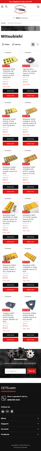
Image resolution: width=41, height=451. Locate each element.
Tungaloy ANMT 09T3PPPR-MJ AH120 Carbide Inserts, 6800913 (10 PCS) (10, 317)
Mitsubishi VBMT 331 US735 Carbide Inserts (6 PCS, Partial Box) (30, 218)
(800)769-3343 (13, 400)
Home (3, 23)
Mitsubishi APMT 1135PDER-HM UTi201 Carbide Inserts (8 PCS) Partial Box (9, 73)
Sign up (31, 371)
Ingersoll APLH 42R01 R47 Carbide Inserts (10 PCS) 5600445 (30, 72)
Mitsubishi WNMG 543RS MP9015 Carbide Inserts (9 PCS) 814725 (29, 316)
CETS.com (6, 79)
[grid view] (33, 44)
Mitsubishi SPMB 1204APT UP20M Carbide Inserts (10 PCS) (10, 170)
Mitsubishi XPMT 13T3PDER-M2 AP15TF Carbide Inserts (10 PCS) (29, 170)
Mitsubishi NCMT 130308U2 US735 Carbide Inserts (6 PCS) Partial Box (29, 122)
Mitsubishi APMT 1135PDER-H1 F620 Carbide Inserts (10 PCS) (30, 268)
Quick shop (10, 91)
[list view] (37, 44)
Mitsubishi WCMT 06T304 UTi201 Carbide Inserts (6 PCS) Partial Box (9, 122)
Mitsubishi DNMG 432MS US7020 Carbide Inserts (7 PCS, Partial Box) (9, 268)
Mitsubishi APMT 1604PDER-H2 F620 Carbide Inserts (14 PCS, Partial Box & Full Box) (10, 219)
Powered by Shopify (20, 447)
